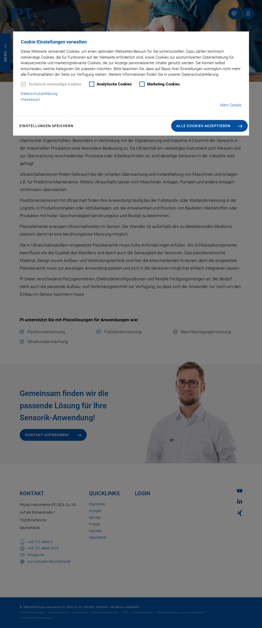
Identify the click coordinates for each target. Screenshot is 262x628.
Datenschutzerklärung (39, 93)
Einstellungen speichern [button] (46, 126)
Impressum (30, 99)
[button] (209, 126)
